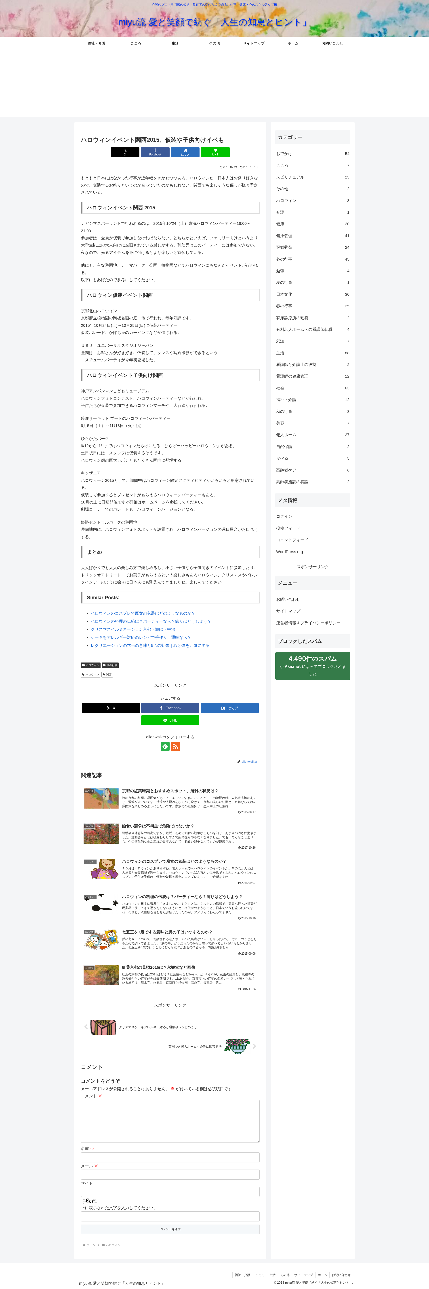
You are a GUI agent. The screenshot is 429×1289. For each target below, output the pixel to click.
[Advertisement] (214, 85)
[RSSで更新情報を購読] (175, 746)
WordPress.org (289, 552)
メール (89, 1166)
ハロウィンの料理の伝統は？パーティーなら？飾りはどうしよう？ (151, 621)
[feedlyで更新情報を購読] (165, 746)
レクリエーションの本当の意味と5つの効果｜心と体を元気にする (150, 645)
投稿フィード (288, 528)
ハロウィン (92, 665)
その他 (285, 1275)
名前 (87, 1148)
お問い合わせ (288, 599)
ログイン (284, 516)
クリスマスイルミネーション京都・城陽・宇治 (133, 629)
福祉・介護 (242, 1275)
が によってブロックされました (313, 665)
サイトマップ (288, 611)
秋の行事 (112, 665)
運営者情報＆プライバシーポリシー (308, 623)
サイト (87, 1183)
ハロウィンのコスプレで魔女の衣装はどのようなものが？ (143, 613)
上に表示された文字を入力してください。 (119, 1208)
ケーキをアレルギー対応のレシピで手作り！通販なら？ (141, 637)
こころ (260, 1275)
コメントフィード (292, 540)
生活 (272, 1275)
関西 (108, 674)
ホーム (322, 1275)
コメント (91, 1096)
